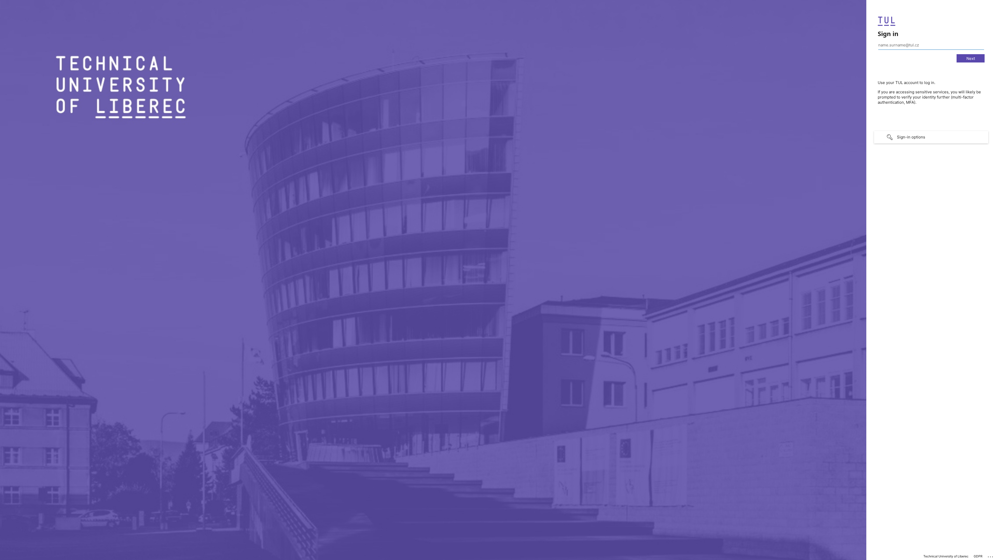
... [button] (991, 555)
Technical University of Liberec (946, 556)
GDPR (978, 556)
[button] (931, 137)
